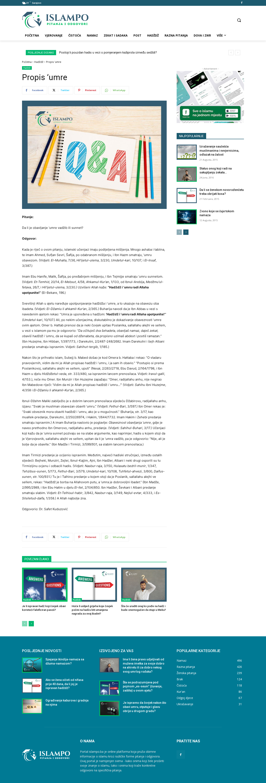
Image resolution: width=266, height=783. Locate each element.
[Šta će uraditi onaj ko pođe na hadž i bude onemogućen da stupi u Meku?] (144, 585)
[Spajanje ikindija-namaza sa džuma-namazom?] (32, 665)
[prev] (231, 52)
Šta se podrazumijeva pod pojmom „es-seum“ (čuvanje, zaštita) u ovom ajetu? (142, 686)
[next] (237, 52)
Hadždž (38, 62)
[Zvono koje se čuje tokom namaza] (187, 216)
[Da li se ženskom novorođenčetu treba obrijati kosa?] (187, 195)
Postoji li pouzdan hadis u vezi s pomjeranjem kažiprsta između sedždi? (108, 52)
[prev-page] (24, 623)
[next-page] (31, 623)
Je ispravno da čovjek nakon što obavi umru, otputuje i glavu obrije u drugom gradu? (144, 706)
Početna (27, 62)
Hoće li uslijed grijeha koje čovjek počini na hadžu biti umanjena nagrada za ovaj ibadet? (92, 610)
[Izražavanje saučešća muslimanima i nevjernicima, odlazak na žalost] (187, 152)
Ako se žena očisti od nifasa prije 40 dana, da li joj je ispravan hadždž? (64, 684)
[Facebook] (241, 3)
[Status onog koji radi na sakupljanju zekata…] (187, 174)
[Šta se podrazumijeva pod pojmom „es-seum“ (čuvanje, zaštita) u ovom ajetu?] (109, 688)
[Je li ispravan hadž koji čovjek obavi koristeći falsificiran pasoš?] (45, 585)
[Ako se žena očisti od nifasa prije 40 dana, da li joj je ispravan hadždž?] (32, 685)
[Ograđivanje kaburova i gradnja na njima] (32, 706)
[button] (239, 20)
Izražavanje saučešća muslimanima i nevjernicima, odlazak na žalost (219, 150)
